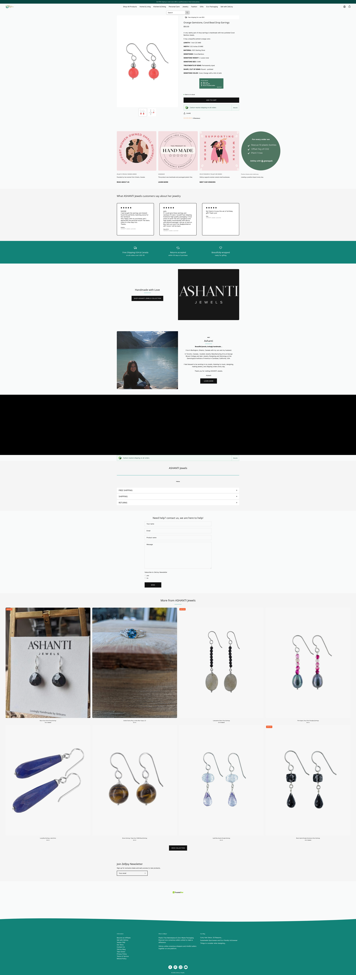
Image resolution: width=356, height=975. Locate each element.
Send (153, 585)
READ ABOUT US (123, 182)
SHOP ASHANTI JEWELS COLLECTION (147, 298)
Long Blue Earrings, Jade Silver (48, 838)
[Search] (187, 12)
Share (188, 113)
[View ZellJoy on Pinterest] (175, 967)
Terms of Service (123, 956)
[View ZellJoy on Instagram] (180, 967)
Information (120, 934)
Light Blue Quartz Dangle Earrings (221, 838)
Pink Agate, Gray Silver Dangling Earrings (308, 720)
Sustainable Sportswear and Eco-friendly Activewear (218, 940)
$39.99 (221, 722)
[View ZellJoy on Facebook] (170, 967)
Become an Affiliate (124, 938)
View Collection (178, 848)
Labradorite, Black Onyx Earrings (221, 720)
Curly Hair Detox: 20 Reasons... (211, 937)
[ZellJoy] (10, 6)
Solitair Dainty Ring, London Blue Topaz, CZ (134, 720)
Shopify (182, 972)
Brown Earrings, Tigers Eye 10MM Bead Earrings (134, 838)
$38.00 (48, 722)
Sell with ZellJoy (122, 940)
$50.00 (308, 722)
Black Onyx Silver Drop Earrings (48, 720)
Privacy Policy (122, 954)
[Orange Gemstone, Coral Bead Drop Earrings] (143, 112)
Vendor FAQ (121, 942)
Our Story (120, 945)
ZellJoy (178, 972)
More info (235, 107)
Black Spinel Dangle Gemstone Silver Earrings (308, 838)
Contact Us (121, 947)
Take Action (121, 952)
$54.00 (134, 722)
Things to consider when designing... (213, 943)
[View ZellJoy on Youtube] (186, 967)
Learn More (163, 182)
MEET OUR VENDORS (207, 182)
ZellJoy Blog (121, 949)
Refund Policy (121, 959)
